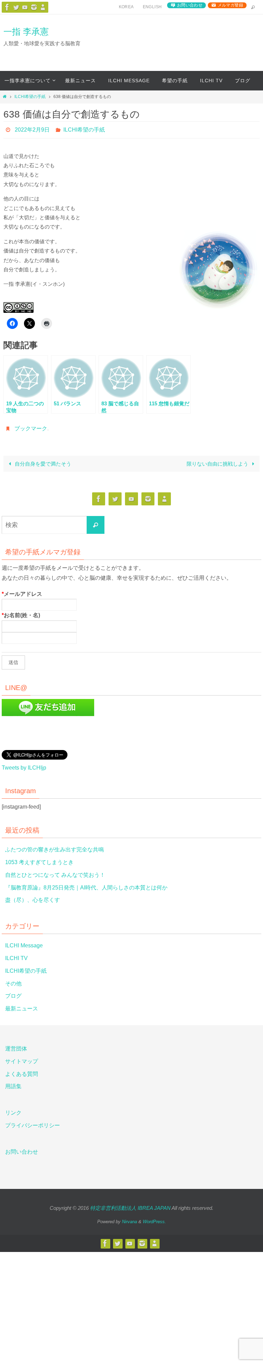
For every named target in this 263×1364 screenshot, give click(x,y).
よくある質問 (21, 1070)
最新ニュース (21, 1005)
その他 (13, 980)
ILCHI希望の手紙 (30, 96)
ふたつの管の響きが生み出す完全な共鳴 (54, 846)
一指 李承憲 (26, 31)
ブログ (13, 992)
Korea (126, 6)
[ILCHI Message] (25, 7)
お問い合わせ (189, 5)
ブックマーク (30, 426)
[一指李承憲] (42, 7)
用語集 (13, 1083)
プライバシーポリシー (32, 1122)
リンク (13, 1109)
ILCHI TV (16, 954)
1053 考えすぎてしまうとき (39, 858)
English (152, 6)
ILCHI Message (24, 942)
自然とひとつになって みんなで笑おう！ (55, 871)
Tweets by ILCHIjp (24, 764)
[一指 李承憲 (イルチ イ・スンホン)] (33, 7)
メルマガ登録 (230, 5)
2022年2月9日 (32, 129)
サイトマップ (21, 1057)
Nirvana (129, 1217)
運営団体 (16, 1045)
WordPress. (154, 1217)
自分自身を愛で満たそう (42, 460)
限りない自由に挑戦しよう (218, 460)
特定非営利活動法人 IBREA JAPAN (130, 1204)
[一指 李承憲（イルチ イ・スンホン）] (7, 7)
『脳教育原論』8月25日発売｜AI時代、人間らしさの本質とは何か (86, 884)
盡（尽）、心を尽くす (32, 896)
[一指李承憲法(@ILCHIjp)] (16, 7)
